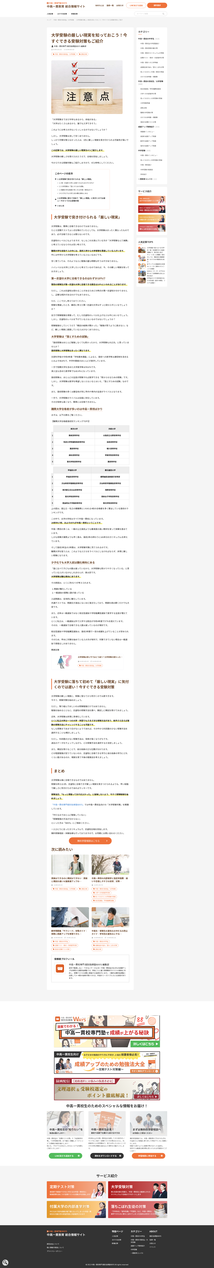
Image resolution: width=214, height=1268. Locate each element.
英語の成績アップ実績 (148, 136)
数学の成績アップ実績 (148, 141)
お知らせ (119, 5)
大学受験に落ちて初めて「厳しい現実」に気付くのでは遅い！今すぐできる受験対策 (81, 199)
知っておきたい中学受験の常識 (151, 160)
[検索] (163, 14)
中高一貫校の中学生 (61, 941)
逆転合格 (84, 54)
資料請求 (157, 5)
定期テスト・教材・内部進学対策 (66, 945)
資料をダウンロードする (106, 1155)
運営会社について (53, 1244)
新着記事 (74, 14)
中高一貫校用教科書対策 (149, 48)
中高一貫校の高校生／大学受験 (64, 20)
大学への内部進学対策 (102, 893)
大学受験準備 (145, 103)
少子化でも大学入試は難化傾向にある (73, 193)
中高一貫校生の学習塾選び (149, 43)
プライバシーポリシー (54, 1251)
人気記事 (50, 14)
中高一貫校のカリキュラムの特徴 (152, 53)
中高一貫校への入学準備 (149, 62)
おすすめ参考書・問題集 (149, 77)
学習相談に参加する (147, 1155)
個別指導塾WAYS (155, 1236)
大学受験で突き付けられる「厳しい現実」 (75, 179)
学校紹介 (143, 174)
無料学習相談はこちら (88, 840)
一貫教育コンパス (137, 1253)
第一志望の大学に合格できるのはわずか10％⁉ (76, 183)
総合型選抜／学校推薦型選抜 (104, 900)
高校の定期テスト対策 (62, 949)
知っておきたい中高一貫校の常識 (152, 72)
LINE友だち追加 (136, 5)
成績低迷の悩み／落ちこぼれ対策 (106, 945)
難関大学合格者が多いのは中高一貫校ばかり (76, 190)
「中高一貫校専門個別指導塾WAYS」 (67, 804)
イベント (152, 1247)
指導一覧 (110, 5)
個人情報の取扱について (55, 1247)
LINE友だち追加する (64, 1155)
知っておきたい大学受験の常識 (105, 897)
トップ (49, 20)
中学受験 (134, 1249)
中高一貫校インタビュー (149, 155)
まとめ (60, 205)
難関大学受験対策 (146, 112)
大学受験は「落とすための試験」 (72, 186)
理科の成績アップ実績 (148, 146)
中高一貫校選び (145, 165)
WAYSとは (99, 5)
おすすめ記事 (62, 14)
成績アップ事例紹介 (138, 1246)
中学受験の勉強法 (146, 169)
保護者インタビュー (147, 131)
